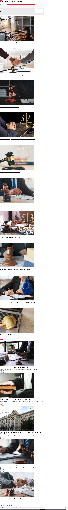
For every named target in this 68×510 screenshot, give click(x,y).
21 (9, 505)
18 (7, 505)
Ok (40, 509)
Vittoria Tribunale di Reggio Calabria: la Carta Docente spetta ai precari (15, 498)
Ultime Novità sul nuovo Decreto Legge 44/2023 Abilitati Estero (14, 367)
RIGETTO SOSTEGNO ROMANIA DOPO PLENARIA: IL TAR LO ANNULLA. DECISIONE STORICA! (20, 205)
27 (12, 505)
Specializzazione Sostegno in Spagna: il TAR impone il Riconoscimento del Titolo (17, 139)
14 (5, 505)
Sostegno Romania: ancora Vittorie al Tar (9, 43)
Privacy (24, 507)
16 (6, 505)
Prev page (1, 504)
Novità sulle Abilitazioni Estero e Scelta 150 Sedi (10, 237)
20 (8, 505)
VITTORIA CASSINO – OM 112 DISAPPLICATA (9, 334)
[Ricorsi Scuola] (11, 2)
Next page (1, 506)
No (41, 509)
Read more (1, 46)
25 (11, 505)
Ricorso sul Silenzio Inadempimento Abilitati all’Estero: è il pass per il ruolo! (16, 465)
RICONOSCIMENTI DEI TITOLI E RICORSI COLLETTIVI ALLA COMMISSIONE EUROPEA (18, 302)
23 (10, 505)
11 (3, 505)
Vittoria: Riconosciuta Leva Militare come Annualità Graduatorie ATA (15, 269)
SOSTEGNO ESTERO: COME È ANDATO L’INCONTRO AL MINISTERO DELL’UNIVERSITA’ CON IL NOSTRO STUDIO (20, 433)
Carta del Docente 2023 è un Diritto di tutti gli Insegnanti (12, 75)
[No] (45, 509)
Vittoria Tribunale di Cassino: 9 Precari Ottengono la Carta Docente (15, 399)
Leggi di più (44, 509)
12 (4, 505)
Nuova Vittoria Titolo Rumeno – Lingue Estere (10, 172)
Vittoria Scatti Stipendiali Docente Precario (9, 107)
